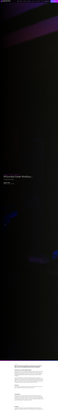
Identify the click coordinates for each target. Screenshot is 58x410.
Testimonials (38, 1)
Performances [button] (46, 1)
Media (24, 1)
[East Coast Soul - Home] (6, 1)
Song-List (33, 1)
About (21, 1)
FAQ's (42, 1)
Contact (29, 1)
